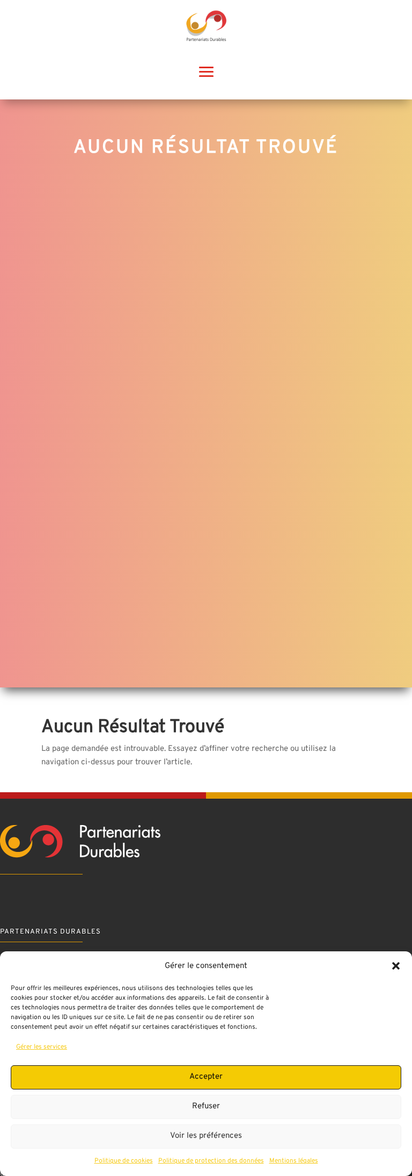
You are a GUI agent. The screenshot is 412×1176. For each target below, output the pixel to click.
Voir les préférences (206, 1136)
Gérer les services (41, 1047)
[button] (396, 965)
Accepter (206, 1077)
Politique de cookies (123, 1161)
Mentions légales (293, 1161)
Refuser (206, 1106)
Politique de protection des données (211, 1161)
